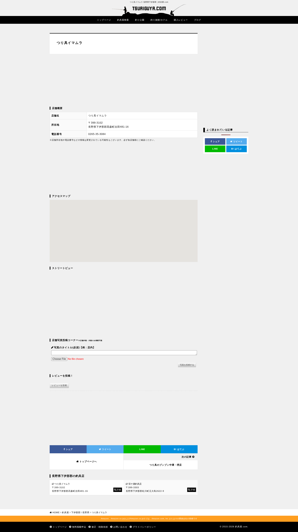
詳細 (119, 489)
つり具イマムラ (62, 484)
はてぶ (179, 449)
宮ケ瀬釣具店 (135, 484)
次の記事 (187, 456)
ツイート (106, 449)
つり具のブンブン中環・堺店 (165, 465)
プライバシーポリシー (144, 527)
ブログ (197, 20)
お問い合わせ (120, 527)
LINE (142, 449)
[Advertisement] (124, 80)
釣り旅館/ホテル (159, 20)
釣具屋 (65, 512)
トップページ (104, 20)
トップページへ (88, 461)
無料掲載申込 (79, 527)
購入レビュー (181, 20)
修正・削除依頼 (100, 527)
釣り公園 (139, 20)
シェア (69, 449)
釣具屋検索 (123, 20)
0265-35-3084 (97, 134)
